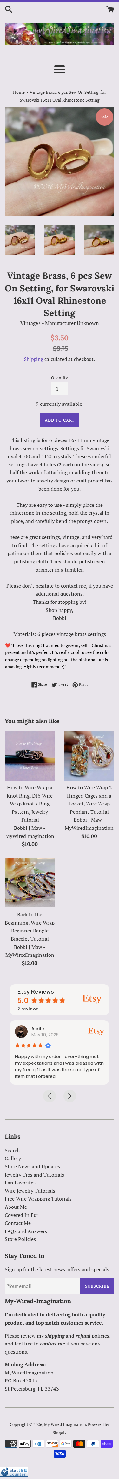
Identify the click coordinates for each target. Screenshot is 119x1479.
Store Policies (20, 1239)
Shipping (33, 359)
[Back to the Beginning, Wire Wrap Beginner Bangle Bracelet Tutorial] (30, 883)
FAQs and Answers (26, 1231)
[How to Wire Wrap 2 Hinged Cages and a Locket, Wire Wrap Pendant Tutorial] (89, 756)
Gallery (13, 1158)
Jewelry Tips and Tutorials (34, 1174)
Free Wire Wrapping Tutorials (38, 1198)
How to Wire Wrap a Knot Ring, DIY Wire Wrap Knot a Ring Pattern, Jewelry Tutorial (30, 803)
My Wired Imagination (65, 1424)
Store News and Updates (32, 1166)
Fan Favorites (20, 1182)
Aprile (37, 1028)
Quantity (59, 377)
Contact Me (18, 1222)
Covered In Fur (21, 1215)
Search (12, 1150)
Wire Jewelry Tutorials (30, 1190)
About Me (16, 1206)
